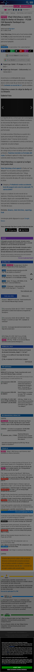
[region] (17, 654)
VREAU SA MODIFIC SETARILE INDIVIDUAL (17, 669)
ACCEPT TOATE (17, 667)
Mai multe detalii (11, 646)
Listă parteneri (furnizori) (6, 664)
